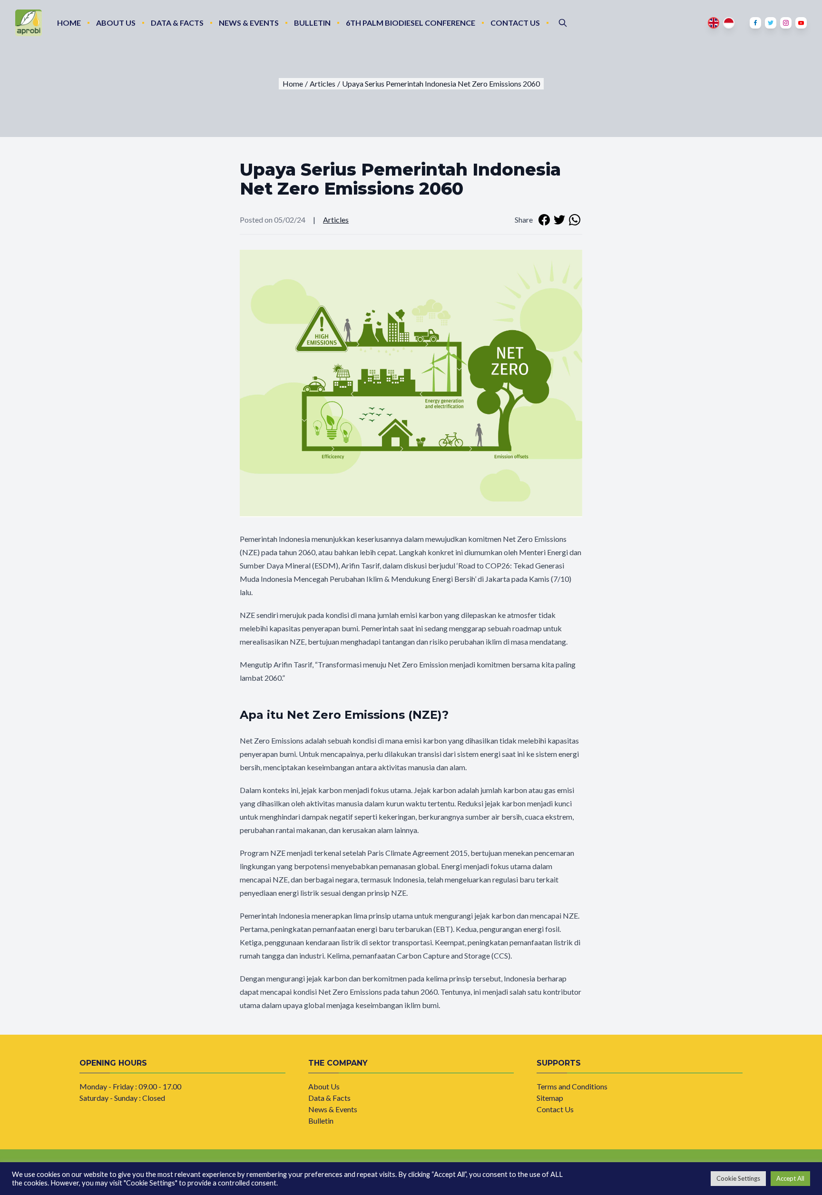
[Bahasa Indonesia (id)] (728, 23)
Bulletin (312, 22)
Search (562, 22)
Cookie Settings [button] (738, 1178)
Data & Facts (177, 22)
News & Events (249, 22)
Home (69, 22)
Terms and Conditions (572, 1086)
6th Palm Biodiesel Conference (410, 22)
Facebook (755, 23)
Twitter (770, 23)
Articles (336, 219)
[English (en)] (713, 23)
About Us (116, 22)
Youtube (801, 23)
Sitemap (550, 1097)
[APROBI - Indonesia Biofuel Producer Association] (28, 23)
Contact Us (515, 22)
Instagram (786, 23)
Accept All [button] (790, 1178)
